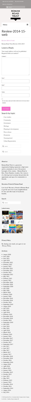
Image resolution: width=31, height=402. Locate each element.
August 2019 (7, 306)
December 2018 (8, 316)
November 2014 (8, 384)
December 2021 (8, 268)
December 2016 (8, 356)
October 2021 (7, 272)
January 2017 (7, 354)
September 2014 (8, 388)
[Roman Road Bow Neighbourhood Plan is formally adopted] (19, 217)
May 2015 (6, 378)
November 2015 (8, 372)
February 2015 (7, 380)
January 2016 (7, 370)
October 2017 (7, 342)
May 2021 (6, 276)
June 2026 (6, 256)
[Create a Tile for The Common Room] (12, 217)
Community (7, 120)
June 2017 (6, 348)
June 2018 (6, 326)
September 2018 (8, 322)
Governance (7, 123)
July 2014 (6, 392)
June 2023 (6, 258)
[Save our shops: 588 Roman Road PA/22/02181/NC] (5, 222)
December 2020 (8, 282)
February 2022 (7, 264)
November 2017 (8, 340)
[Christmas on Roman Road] (5, 231)
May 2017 (6, 350)
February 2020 (7, 294)
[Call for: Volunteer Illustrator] (19, 222)
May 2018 (6, 328)
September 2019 (8, 304)
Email (3, 85)
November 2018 (8, 318)
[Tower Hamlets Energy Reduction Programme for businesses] (12, 213)
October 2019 (7, 302)
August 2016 (7, 364)
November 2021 (8, 270)
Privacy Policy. (6, 246)
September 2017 (8, 344)
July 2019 (6, 308)
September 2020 (8, 286)
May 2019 (6, 310)
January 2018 (7, 336)
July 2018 (6, 324)
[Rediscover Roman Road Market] (12, 231)
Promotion (7, 135)
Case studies (7, 117)
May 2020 (6, 290)
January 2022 (7, 266)
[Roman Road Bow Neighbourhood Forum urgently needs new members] (5, 213)
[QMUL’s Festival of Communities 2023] (19, 213)
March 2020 (7, 292)
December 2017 (8, 338)
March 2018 (7, 332)
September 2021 (8, 274)
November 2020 (8, 284)
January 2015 (7, 382)
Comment (4, 56)
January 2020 (7, 296)
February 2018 (7, 334)
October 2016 (7, 360)
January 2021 (7, 280)
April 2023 (6, 260)
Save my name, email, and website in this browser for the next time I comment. (15, 101)
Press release (7, 132)
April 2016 (6, 366)
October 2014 (7, 386)
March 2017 (7, 352)
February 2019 (7, 314)
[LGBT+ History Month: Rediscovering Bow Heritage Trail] (12, 226)
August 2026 (7, 254)
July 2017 (6, 346)
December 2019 (8, 298)
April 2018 (6, 330)
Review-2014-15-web (8, 40)
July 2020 (6, 288)
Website (3, 92)
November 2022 (8, 262)
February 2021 (7, 278)
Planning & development (11, 129)
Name (3, 78)
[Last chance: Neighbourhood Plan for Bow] (19, 226)
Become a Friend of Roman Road (19, 188)
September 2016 (8, 362)
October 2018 (7, 320)
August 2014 (7, 390)
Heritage (6, 126)
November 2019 (8, 300)
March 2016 (7, 368)
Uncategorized (8, 138)
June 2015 (6, 376)
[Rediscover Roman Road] (19, 231)
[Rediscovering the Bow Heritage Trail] (12, 222)
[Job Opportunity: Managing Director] (5, 217)
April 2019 (6, 312)
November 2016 (8, 358)
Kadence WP (17, 399)
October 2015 (7, 374)
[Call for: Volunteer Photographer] (5, 226)
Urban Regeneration (10, 141)
